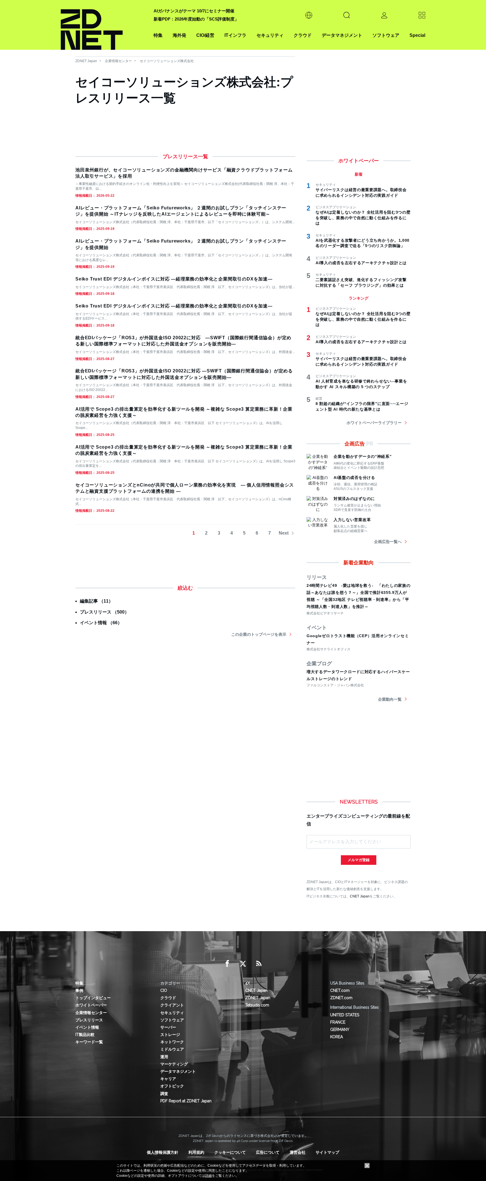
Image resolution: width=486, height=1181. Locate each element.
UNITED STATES (344, 1015)
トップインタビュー (93, 998)
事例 (79, 990)
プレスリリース (89, 1020)
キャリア (168, 1078)
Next (284, 533)
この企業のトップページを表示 (258, 634)
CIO (163, 990)
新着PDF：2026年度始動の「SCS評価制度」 (196, 19)
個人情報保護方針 (162, 1152)
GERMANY (339, 1029)
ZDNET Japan (86, 61)
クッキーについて (230, 1152)
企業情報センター (118, 61)
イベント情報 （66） (101, 622)
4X (247, 983)
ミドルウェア (172, 1049)
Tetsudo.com (257, 1005)
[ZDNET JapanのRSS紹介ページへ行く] (258, 963)
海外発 (179, 35)
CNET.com (340, 990)
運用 (164, 1057)
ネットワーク (172, 1042)
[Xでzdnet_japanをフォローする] (243, 963)
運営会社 (297, 1152)
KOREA (336, 1037)
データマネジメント (342, 35)
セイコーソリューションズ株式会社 (167, 61)
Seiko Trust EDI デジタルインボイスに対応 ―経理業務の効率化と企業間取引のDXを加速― (174, 279)
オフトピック (172, 1086)
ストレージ (170, 1034)
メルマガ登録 (359, 860)
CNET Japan (360, 896)
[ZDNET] (104, 25)
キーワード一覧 (89, 1042)
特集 (158, 35)
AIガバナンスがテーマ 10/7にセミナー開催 (194, 10)
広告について (268, 1152)
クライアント (172, 1005)
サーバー (168, 1027)
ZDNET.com (341, 998)
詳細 (208, 1176)
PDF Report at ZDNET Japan (186, 1101)
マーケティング (174, 1064)
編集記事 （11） (96, 601)
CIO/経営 (205, 35)
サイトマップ (327, 1152)
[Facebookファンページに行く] (227, 963)
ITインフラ (235, 35)
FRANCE (337, 1022)
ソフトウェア (385, 35)
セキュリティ (270, 35)
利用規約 (196, 1152)
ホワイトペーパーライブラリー (374, 422)
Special (417, 35)
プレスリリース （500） (104, 612)
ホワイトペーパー (91, 1005)
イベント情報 (87, 1027)
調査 (164, 1093)
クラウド (303, 35)
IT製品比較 (84, 1034)
